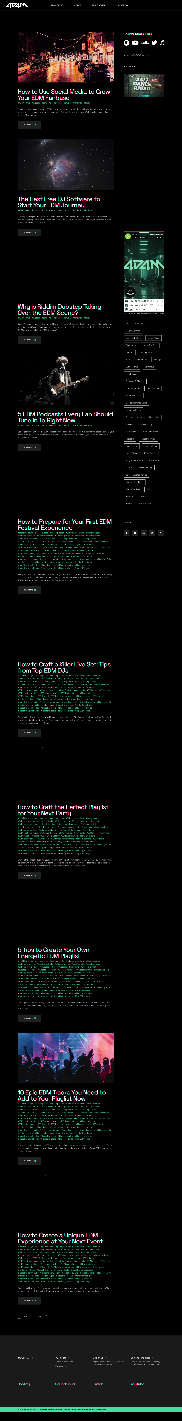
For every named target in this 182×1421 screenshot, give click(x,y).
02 (25, 1316)
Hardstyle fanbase (65, 562)
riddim (129, 467)
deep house (131, 345)
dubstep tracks (46, 544)
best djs (139, 323)
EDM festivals (66, 547)
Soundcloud (65, 1384)
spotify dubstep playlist (136, 474)
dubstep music (93, 535)
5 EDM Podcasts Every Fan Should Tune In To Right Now (65, 417)
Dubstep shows (102, 541)
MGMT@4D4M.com (140, 55)
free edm (130, 424)
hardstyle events (26, 562)
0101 (38, 1316)
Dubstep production (47, 541)
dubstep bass (42, 532)
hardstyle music (49, 565)
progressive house (134, 460)
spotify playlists (133, 489)
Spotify (24, 1384)
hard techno (131, 446)
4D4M (21, 102)
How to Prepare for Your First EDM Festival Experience (65, 524)
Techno (88, 102)
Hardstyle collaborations (82, 556)
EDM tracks (99, 553)
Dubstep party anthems (68, 538)
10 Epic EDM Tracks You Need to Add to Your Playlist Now (62, 1095)
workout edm (145, 503)
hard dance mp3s (151, 431)
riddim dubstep (145, 467)
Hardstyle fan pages (45, 562)
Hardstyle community (28, 559)
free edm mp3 (147, 424)
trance (129, 503)
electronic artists (133, 395)
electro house (153, 388)
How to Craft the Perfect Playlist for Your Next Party (63, 810)
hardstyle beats (62, 556)
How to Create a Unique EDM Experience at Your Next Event (60, 1238)
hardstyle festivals (84, 562)
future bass (131, 431)
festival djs (154, 417)
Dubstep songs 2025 (28, 544)
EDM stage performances (63, 553)
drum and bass (150, 345)
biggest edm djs (133, 330)
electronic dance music (60, 102)
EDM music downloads (29, 550)
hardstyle (78, 102)
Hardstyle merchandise (29, 565)
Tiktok (98, 1384)
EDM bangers (75, 544)
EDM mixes (93, 547)
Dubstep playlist (89, 538)
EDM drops (89, 544)
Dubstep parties (48, 538)
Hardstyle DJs (104, 559)
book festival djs (133, 338)
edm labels (80, 547)
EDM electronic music (28, 547)
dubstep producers (27, 541)
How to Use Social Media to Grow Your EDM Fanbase (64, 95)
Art (28, 102)
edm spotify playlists (135, 381)
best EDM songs (26, 532)
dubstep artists (147, 352)
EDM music (106, 547)
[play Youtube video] (144, 85)
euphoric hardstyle (134, 417)
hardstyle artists (45, 556)
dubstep (36, 102)
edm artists (61, 544)
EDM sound (44, 553)
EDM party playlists (70, 550)
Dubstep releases (66, 541)
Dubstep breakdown (75, 532)
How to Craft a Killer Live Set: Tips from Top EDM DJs (64, 667)
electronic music (133, 410)
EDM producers (88, 550)
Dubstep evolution (27, 535)
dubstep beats (57, 532)
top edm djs (145, 496)
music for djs (150, 453)
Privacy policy (61, 1366)
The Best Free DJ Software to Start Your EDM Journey (59, 202)
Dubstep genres (63, 535)
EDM (27, 15)
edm (45, 102)
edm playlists (131, 374)
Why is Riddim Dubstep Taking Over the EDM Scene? (59, 310)
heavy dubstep (150, 446)
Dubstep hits (78, 535)
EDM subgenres (84, 553)
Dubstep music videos (29, 538)
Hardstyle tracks (49, 568)
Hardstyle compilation (50, 559)
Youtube (137, 1384)
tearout (150, 489)
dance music (153, 338)
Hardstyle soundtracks (29, 568)
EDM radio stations (27, 553)
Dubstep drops (93, 532)
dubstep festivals (45, 535)
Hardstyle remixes (84, 565)
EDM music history (50, 550)
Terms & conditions (64, 1361)
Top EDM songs (83, 568)
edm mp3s (149, 366)
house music (131, 453)
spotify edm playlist (134, 482)
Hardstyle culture (70, 559)
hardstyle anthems (27, 556)
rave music (154, 460)
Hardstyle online (66, 565)
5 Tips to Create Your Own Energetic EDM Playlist (53, 953)
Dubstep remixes (85, 541)
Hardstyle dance (88, 559)
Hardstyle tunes (66, 568)
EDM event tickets (49, 547)
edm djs (157, 359)
